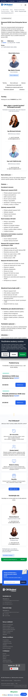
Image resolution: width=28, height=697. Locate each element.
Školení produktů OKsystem (9, 629)
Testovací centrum (7, 660)
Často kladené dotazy (8, 661)
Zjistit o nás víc (14, 489)
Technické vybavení (9, 89)
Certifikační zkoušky (7, 643)
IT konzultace (6, 640)
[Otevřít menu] (25, 4)
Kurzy (11, 9)
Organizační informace (8, 646)
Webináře (5, 634)
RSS (16, 683)
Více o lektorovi (14, 75)
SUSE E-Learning (6, 632)
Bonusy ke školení (7, 648)
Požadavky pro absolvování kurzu (14, 87)
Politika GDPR (17, 680)
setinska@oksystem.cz (14, 138)
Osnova (23, 83)
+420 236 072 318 (14, 542)
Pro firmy (4, 1)
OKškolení (7, 4)
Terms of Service (20, 686)
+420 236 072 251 (14, 521)
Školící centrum (6, 655)
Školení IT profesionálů (19, 9)
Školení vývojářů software (8, 627)
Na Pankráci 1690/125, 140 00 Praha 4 (11, 600)
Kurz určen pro (14, 83)
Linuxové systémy (5, 11)
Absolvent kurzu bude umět (14, 85)
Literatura (21, 89)
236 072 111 (9, 602)
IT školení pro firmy (7, 641)
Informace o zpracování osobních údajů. (12, 577)
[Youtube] (14, 668)
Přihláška (5, 644)
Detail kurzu (20, 384)
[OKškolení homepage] (9, 590)
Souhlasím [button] (22, 354)
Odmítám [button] (14, 354)
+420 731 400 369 (14, 137)
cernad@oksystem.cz (15, 544)
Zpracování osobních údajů (7, 683)
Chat (24, 694)
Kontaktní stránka (8, 555)
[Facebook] (16, 665)
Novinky (4, 653)
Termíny (5, 83)
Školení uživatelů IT (7, 626)
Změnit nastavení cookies (6, 680)
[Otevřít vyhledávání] (21, 4)
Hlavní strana (5, 9)
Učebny (4, 658)
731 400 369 (12, 1)
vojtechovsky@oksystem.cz (14, 168)
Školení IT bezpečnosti (8, 631)
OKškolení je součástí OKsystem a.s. (10, 559)
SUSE (12, 11)
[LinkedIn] (19, 665)
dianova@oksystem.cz (15, 522)
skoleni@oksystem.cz (22, 1)
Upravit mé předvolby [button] (5, 354)
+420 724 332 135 (14, 167)
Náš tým (4, 656)
